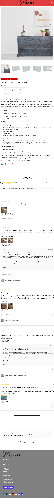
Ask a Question (29, 434)
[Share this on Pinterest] (9, 164)
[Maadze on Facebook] (5, 459)
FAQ (4, 481)
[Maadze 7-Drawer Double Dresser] (27, 33)
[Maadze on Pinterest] (8, 459)
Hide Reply (4, 249)
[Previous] (17, 62)
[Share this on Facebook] (5, 164)
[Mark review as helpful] (52, 218)
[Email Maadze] (3, 459)
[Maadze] (27, 2)
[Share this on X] (2, 164)
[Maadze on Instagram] (6, 459)
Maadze (7, 491)
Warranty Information (8, 482)
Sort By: (43, 197)
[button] (23, 183)
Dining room (6, 469)
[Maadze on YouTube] (11, 459)
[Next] (36, 62)
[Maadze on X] (10, 459)
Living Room (6, 466)
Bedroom (5, 468)
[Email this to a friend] (12, 164)
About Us (5, 478)
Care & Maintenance (7, 479)
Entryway (5, 471)
